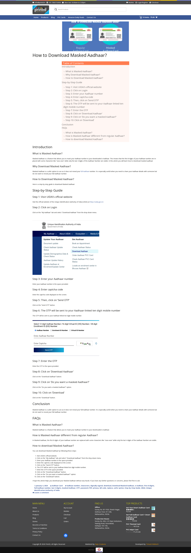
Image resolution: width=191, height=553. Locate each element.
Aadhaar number (73, 486)
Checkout (155, 2)
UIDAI (143, 488)
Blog (53, 17)
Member (92, 550)
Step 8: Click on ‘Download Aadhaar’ (84, 113)
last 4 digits (56, 488)
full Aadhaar (85, 171)
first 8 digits (149, 486)
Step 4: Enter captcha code (79, 97)
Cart (65, 518)
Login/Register (143, 2)
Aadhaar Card (57, 486)
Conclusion (67, 124)
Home (36, 17)
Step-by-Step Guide (72, 82)
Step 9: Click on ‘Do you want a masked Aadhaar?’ (91, 116)
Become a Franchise (39, 525)
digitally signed (96, 486)
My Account (68, 508)
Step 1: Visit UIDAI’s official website (84, 87)
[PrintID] (41, 9)
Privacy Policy (37, 532)
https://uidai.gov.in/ (96, 202)
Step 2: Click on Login (77, 90)
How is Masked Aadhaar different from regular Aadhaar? (95, 135)
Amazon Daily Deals (76, 17)
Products (44, 17)
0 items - (149, 17)
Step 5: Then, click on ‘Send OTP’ (82, 100)
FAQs (64, 127)
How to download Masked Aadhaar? (84, 139)
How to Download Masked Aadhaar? (69, 55)
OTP (78, 488)
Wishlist (131, 2)
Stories (34, 521)
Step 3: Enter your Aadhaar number (84, 93)
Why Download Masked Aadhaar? (83, 74)
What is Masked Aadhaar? (79, 71)
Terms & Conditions (39, 528)
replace (110, 488)
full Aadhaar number (42, 488)
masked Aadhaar (68, 488)
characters (85, 486)
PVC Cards (61, 17)
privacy (96, 488)
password (84, 488)
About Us (35, 511)
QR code (103, 488)
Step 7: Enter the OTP (77, 110)
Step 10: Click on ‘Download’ (80, 120)
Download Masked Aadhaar (123, 486)
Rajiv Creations (100, 544)
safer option (119, 488)
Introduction (68, 66)
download (107, 486)
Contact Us (91, 17)
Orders (66, 521)
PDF (90, 488)
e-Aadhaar (139, 486)
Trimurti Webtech (152, 544)
